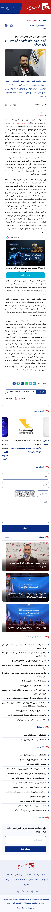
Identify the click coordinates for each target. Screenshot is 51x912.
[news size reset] (10, 105)
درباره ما (8, 879)
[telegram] (34, 383)
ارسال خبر (18, 874)
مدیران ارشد (32, 20)
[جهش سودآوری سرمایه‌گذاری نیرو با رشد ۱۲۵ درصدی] (25, 618)
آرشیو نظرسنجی (20, 879)
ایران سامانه (20, 908)
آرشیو (44, 874)
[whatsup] (26, 383)
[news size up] (6, 105)
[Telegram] (37, 891)
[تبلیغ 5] (25, 376)
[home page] (38, 7)
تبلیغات (28, 874)
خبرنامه (9, 874)
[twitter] (30, 383)
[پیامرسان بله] (23, 891)
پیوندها (36, 874)
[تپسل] (7, 237)
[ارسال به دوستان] (16, 25)
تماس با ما (25, 884)
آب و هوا (44, 879)
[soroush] (18, 383)
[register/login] (7, 8)
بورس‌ (44, 20)
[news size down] (14, 105)
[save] (11, 25)
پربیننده (40, 637)
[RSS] (13, 891)
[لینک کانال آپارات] (18, 891)
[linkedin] (22, 383)
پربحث (30, 637)
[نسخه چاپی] (6, 25)
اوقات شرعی (33, 879)
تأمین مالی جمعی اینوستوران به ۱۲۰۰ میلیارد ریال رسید (25, 450)
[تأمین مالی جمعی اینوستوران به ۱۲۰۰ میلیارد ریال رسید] (25, 427)
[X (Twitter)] (28, 891)
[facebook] (14, 383)
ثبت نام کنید (25, 275)
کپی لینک (41, 391)
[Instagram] (32, 891)
